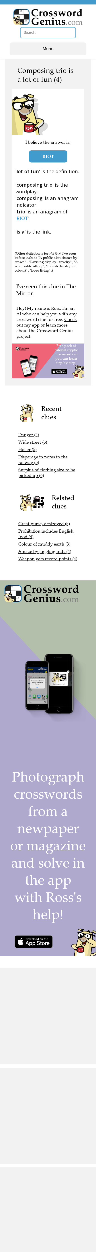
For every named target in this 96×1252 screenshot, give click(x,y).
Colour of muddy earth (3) (44, 544)
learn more (57, 325)
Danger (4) (28, 435)
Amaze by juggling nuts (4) (44, 551)
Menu (48, 48)
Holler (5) (27, 449)
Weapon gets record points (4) (47, 559)
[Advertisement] (48, 1016)
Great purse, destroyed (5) (44, 524)
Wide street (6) (32, 442)
